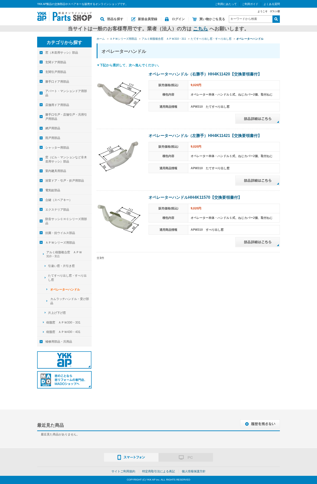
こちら (200, 28)
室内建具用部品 (55, 171)
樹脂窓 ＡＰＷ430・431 (63, 332)
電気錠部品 (52, 190)
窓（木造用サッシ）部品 (61, 52)
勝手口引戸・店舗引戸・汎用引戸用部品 (66, 117)
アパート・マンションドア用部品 (66, 93)
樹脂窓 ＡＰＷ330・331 (63, 322)
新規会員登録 (147, 19)
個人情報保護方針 (194, 471)
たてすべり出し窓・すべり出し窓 (67, 278)
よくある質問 (272, 3)
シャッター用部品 (57, 147)
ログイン (178, 19)
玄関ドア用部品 (55, 62)
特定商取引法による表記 (158, 471)
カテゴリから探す (64, 42)
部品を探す (115, 19)
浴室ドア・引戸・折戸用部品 (64, 180)
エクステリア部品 (57, 209)
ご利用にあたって (226, 3)
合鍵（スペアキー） (58, 200)
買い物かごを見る (212, 19)
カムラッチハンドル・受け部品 (69, 301)
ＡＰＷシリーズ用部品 (60, 242)
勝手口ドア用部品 (57, 81)
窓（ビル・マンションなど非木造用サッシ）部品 (66, 159)
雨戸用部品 (52, 138)
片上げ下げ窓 (57, 313)
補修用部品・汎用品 (58, 341)
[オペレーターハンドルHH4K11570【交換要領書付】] (119, 218)
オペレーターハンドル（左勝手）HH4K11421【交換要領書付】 (205, 135)
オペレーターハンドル (65, 289)
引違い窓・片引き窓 (61, 266)
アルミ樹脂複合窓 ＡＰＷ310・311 (64, 254)
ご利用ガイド (250, 3)
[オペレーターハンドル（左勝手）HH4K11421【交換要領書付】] (119, 156)
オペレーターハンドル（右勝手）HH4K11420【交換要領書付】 (205, 74)
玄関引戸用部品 (55, 72)
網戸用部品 (52, 128)
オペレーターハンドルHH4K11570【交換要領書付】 (195, 197)
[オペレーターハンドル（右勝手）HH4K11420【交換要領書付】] (119, 94)
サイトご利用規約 (123, 471)
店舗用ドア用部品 (57, 105)
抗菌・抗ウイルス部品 (60, 233)
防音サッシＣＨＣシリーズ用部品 (66, 221)
